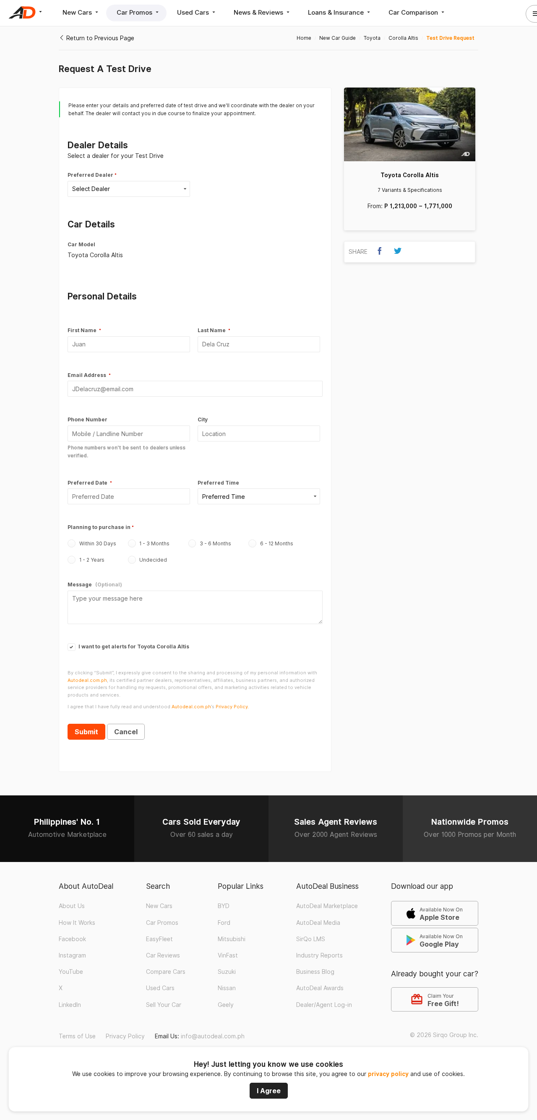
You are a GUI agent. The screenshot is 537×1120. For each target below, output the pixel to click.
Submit (86, 732)
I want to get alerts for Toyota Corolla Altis (133, 646)
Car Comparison (414, 12)
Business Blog (315, 971)
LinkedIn (70, 1004)
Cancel (126, 732)
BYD (223, 906)
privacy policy (388, 1074)
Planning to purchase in (99, 527)
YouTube (71, 971)
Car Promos (135, 12)
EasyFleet (159, 939)
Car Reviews (163, 955)
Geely (226, 1004)
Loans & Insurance (336, 12)
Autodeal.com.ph (87, 680)
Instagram (72, 955)
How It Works (77, 922)
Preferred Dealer (90, 175)
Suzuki (227, 971)
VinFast (228, 955)
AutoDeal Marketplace (327, 906)
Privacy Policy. (232, 707)
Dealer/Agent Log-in (324, 1004)
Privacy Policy (125, 1036)
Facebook (72, 939)
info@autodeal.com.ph (213, 1036)
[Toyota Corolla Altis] (409, 124)
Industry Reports (319, 955)
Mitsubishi (231, 939)
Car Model (81, 244)
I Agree (269, 1090)
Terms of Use (77, 1036)
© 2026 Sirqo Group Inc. (444, 1035)
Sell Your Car (163, 1004)
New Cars (78, 12)
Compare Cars (165, 971)
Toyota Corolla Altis (410, 175)
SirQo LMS (310, 939)
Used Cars (194, 12)
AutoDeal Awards (320, 988)
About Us (72, 906)
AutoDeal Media (318, 922)
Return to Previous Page (99, 38)
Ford (224, 922)
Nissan (227, 988)
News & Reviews (259, 12)
